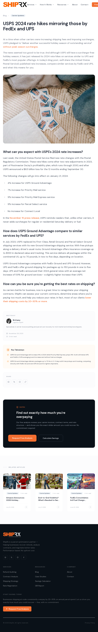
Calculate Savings (51, 438)
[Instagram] (17, 557)
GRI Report (39, 586)
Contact (84, 4)
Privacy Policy (90, 623)
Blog (5, 15)
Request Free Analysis (22, 438)
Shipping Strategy (10, 581)
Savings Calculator (43, 581)
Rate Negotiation (10, 586)
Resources (61, 4)
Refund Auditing (9, 572)
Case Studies (40, 576)
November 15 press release (24, 217)
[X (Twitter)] (11, 557)
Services (30, 4)
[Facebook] (23, 557)
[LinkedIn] (5, 557)
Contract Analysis (10, 576)
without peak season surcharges (20, 46)
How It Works (46, 4)
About (75, 4)
